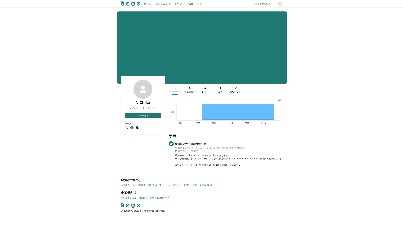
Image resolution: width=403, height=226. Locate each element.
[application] (225, 112)
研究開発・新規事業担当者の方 (154, 197)
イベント (179, 3)
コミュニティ (162, 3)
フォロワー (149, 107)
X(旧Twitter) (206, 184)
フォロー (135, 107)
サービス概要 (138, 184)
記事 (190, 3)
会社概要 (125, 184)
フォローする (143, 115)
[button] (279, 99)
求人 (199, 3)
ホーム (148, 3)
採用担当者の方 (128, 197)
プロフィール (175, 91)
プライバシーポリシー (170, 184)
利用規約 (152, 184)
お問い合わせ (190, 184)
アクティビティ (235, 93)
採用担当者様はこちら (263, 3)
